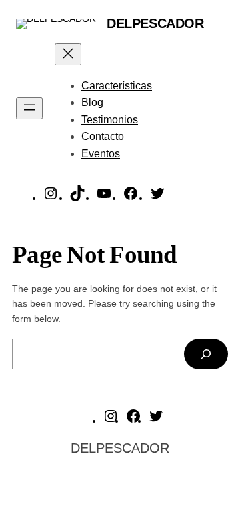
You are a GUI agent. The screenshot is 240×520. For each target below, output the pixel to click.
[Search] (206, 354)
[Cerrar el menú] (68, 54)
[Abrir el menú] (29, 108)
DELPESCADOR (155, 23)
